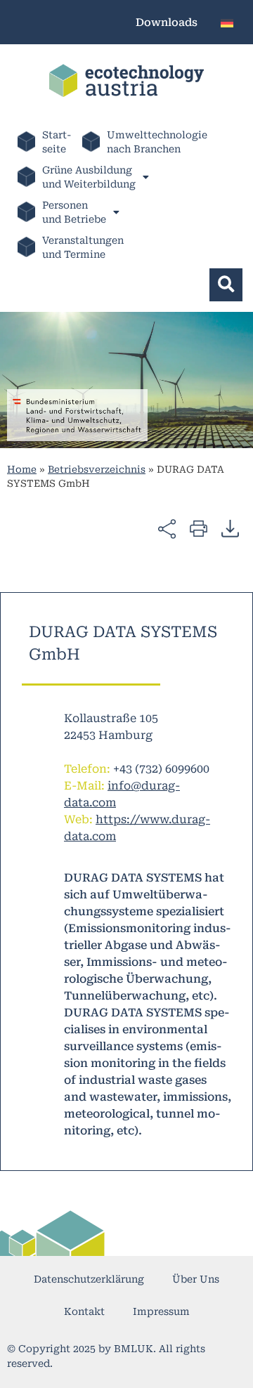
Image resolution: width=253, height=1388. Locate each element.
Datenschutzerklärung (89, 1279)
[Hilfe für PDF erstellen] (230, 528)
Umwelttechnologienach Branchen (157, 142)
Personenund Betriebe (74, 212)
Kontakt (84, 1311)
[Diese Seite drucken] (198, 528)
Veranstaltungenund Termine (83, 247)
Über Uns (195, 1279)
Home (22, 469)
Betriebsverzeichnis (96, 469)
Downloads (166, 22)
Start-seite (57, 142)
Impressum (161, 1311)
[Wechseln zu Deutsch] (227, 22)
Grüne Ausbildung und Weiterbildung (89, 177)
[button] (225, 284)
